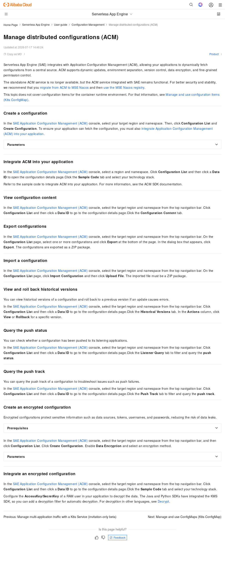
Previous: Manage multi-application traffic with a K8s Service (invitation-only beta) (60, 516)
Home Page (11, 25)
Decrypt (163, 501)
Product (214, 54)
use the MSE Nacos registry (123, 87)
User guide (60, 24)
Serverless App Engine (36, 24)
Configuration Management (88, 24)
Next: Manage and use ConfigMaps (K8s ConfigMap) (184, 516)
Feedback (119, 537)
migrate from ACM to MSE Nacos (64, 87)
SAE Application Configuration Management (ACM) (50, 123)
